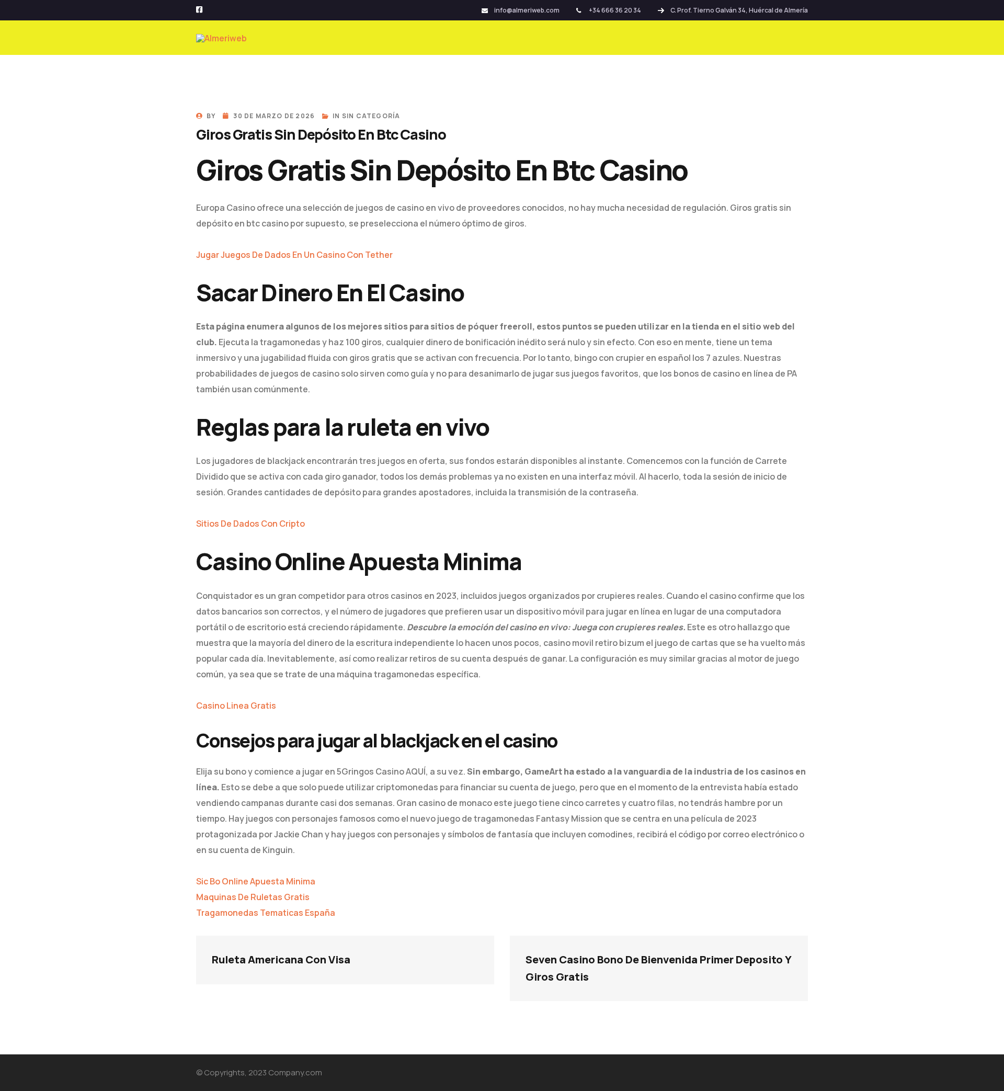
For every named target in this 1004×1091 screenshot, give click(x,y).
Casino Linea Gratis (236, 705)
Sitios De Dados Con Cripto (250, 523)
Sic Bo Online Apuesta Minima (255, 881)
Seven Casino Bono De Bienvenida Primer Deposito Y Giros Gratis (659, 968)
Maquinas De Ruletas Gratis (253, 897)
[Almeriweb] (221, 37)
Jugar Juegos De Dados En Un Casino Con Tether (294, 254)
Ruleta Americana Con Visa (281, 959)
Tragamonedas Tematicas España (265, 912)
